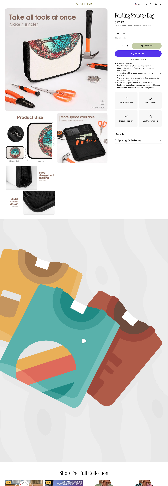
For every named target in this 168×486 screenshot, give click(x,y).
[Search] (150, 4)
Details (119, 134)
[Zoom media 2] (30, 138)
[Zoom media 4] (30, 190)
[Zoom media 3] (82, 138)
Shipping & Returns (128, 140)
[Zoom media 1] (56, 59)
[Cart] (161, 4)
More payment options (138, 59)
